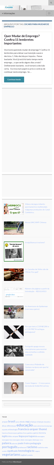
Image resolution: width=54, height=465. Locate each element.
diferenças (11, 426)
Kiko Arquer (17, 462)
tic (33, 450)
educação (25, 425)
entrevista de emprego (44, 426)
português (9, 447)
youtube (30, 455)
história (42, 433)
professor (22, 447)
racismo (32, 447)
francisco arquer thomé (32, 429)
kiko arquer (13, 436)
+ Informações (8, 13)
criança (33, 422)
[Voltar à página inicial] (27, 7)
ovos (41, 440)
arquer (5, 422)
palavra (6, 443)
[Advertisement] (23, 130)
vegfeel (23, 455)
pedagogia (35, 443)
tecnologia (24, 450)
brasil (11, 421)
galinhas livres (22, 433)
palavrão (14, 443)
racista (41, 447)
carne (17, 422)
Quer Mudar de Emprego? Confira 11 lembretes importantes (22, 39)
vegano (37, 451)
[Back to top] (48, 459)
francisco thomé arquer (9, 433)
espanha (5, 429)
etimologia (13, 429)
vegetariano (11, 454)
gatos (36, 433)
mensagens (41, 436)
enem (35, 426)
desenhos (47, 422)
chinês (22, 422)
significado (12, 450)
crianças (40, 422)
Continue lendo (14, 79)
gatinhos (30, 433)
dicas (4, 426)
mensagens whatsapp (32, 440)
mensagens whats (19, 440)
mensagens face (7, 440)
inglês (5, 436)
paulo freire (24, 443)
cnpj (27, 421)
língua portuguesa (28, 436)
